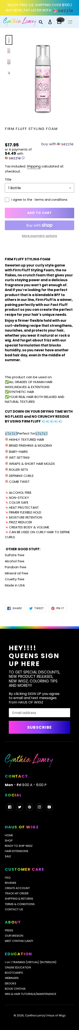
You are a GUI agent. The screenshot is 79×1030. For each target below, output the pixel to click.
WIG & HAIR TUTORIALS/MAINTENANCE (30, 994)
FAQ (8, 877)
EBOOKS (10, 983)
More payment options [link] (39, 236)
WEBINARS (12, 978)
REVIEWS (10, 883)
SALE (8, 856)
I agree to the (39, 199)
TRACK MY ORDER (17, 893)
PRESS (9, 930)
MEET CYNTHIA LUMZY (19, 941)
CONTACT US (14, 909)
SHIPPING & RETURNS (19, 898)
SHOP (9, 840)
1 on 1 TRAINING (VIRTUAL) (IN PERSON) (30, 962)
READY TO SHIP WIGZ (18, 846)
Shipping (34, 166)
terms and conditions (50, 199)
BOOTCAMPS (14, 973)
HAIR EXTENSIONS (16, 851)
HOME (9, 835)
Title (8, 179)
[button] (22, 153)
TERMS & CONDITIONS (20, 904)
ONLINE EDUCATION (18, 967)
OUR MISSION (14, 936)
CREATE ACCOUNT (17, 888)
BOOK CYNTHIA (15, 989)
